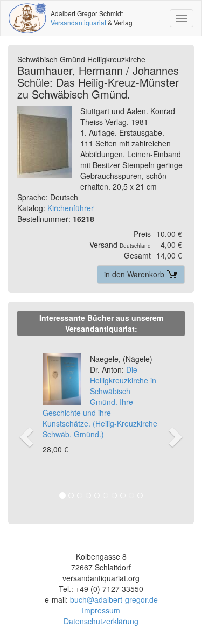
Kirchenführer (70, 208)
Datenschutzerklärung (101, 621)
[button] (24, 425)
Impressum (101, 610)
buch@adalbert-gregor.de (114, 599)
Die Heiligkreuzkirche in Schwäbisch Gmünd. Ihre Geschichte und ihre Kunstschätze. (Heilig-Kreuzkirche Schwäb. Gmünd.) (100, 396)
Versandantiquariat (78, 22)
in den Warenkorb (135, 274)
